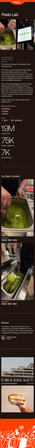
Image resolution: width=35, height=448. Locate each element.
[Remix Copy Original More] (17, 2)
